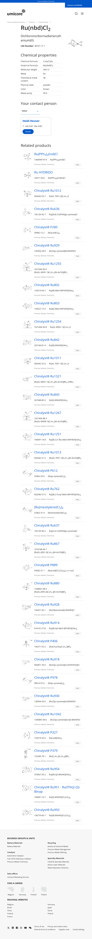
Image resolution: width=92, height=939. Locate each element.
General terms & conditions (44, 929)
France (9, 916)
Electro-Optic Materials (56, 865)
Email (28, 131)
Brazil (9, 907)
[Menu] (82, 13)
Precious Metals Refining (57, 852)
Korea (50, 910)
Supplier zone (64, 929)
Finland (33, 894)
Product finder (43, 22)
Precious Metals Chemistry (16, 22)
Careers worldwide (74, 5)
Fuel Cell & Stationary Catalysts (19, 859)
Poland (44, 894)
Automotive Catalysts (15, 856)
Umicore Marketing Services (18, 877)
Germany (22, 894)
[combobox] (37, 111)
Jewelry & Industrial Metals (58, 846)
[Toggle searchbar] (76, 13)
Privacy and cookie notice (57, 926)
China (9, 910)
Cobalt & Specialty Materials (58, 862)
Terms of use (39, 926)
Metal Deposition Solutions (58, 868)
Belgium (11, 894)
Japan (50, 907)
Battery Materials (13, 846)
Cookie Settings (78, 929)
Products (32, 22)
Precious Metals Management (59, 849)
